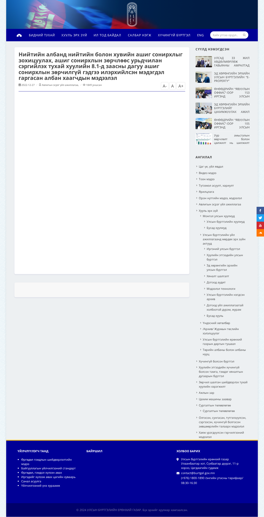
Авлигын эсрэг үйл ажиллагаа (60, 85)
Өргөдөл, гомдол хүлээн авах (41, 472)
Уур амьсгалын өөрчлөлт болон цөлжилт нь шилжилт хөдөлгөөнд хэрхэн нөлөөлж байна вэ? (232, 142)
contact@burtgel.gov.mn (198, 473)
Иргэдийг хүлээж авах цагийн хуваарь (48, 477)
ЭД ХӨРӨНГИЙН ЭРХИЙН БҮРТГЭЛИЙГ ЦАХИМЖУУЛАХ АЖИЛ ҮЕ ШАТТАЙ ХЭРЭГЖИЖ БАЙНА (232, 111)
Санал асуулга (31, 481)
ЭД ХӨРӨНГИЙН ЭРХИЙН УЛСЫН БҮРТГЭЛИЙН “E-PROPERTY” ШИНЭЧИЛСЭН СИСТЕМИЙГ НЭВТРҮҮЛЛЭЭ (232, 82)
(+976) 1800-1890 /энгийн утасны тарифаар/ (212, 478)
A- (165, 86)
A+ (180, 86)
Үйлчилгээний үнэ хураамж (40, 485)
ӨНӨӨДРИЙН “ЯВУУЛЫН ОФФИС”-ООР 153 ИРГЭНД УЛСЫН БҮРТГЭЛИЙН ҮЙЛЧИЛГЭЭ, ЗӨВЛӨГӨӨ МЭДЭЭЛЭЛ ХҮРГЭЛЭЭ (232, 98)
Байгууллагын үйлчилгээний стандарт (48, 468)
